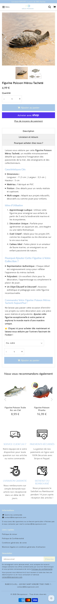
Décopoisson (22, 594)
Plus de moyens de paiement (28, 121)
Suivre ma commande (13, 515)
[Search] (49, 7)
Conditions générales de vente (14, 543)
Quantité (6, 93)
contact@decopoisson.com (15, 517)
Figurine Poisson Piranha (41, 408)
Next (52, 38)
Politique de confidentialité (41, 569)
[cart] (54, 7)
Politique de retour (9, 534)
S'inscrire (49, 559)
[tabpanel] (21, 73)
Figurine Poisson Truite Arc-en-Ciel (15, 408)
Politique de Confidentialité (13, 538)
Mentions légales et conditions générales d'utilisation (23, 547)
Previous (5, 38)
